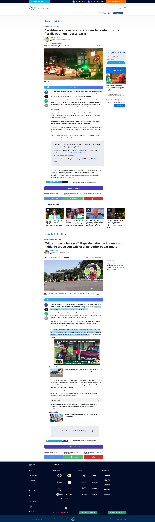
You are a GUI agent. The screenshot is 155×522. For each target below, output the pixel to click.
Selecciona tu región (37, 1)
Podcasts (31, 13)
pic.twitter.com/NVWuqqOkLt (64, 155)
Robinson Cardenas (55, 37)
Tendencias (69, 13)
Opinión (76, 13)
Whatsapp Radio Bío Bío (118, 512)
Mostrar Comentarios (74, 188)
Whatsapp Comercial (89, 512)
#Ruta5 (82, 153)
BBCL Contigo (92, 13)
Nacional (38, 13)
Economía (54, 13)
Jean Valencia (54, 250)
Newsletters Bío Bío (80, 1)
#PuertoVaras (75, 153)
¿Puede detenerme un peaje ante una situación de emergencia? (81, 415)
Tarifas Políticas (33, 511)
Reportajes (32, 501)
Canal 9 (66, 321)
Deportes (61, 13)
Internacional (46, 13)
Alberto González (57, 43)
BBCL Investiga (83, 13)
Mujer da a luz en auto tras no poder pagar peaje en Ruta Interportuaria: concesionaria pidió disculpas (83, 370)
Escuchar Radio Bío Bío (116, 1)
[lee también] (57, 373)
